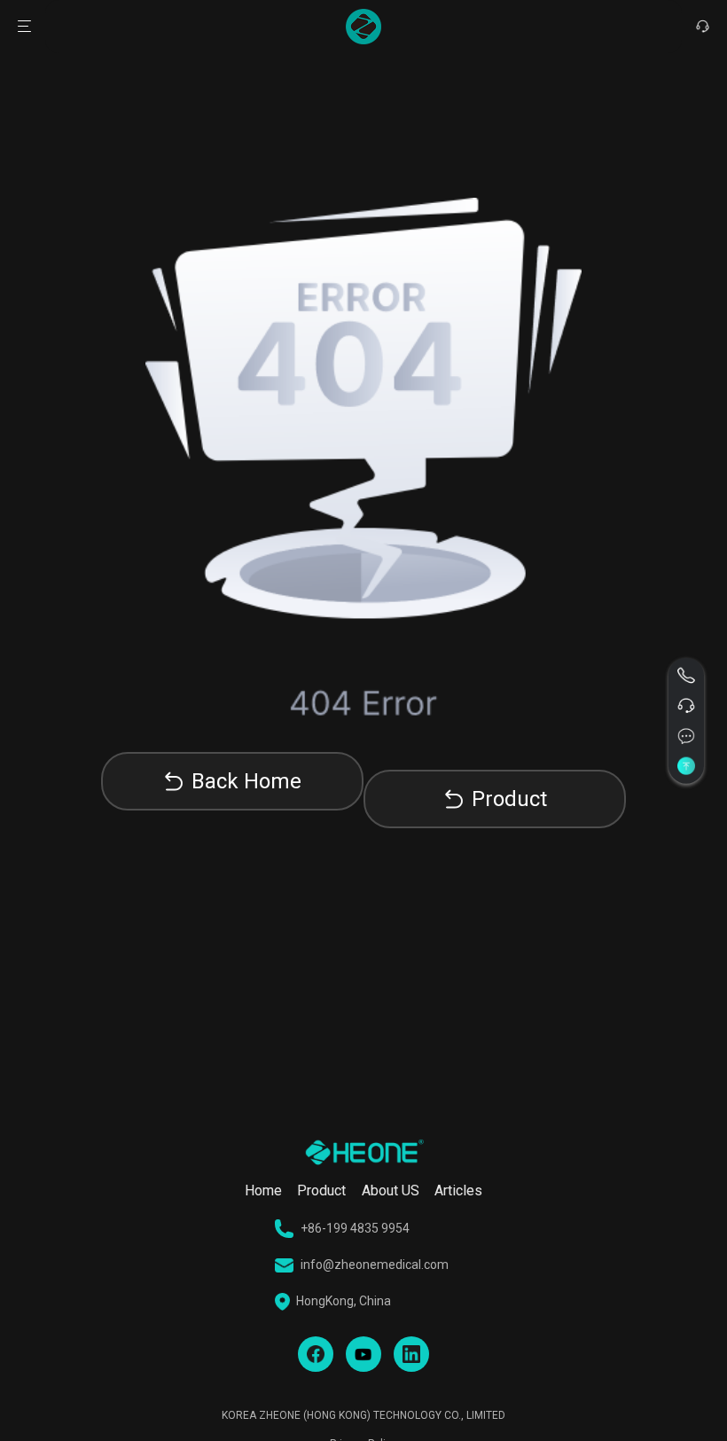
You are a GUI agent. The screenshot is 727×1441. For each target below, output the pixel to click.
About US (390, 1190)
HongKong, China (343, 1301)
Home (263, 1190)
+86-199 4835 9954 (355, 1228)
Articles (458, 1190)
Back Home (246, 781)
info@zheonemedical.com (375, 1264)
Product (509, 799)
